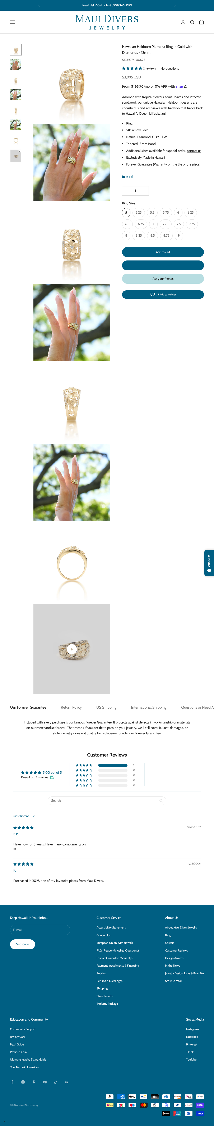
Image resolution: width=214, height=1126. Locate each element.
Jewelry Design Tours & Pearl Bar (184, 973)
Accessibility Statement (111, 927)
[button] (132, 68)
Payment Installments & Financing (118, 965)
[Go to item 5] (16, 110)
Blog (168, 935)
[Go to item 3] (16, 80)
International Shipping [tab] (149, 707)
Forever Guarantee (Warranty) (114, 958)
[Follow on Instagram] (23, 1082)
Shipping (102, 988)
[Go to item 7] (16, 140)
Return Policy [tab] (71, 707)
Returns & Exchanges (109, 981)
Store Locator (105, 996)
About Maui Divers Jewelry (181, 927)
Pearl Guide (17, 1044)
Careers (169, 943)
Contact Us (104, 935)
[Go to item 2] (16, 65)
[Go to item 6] (16, 125)
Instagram (192, 1029)
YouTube (191, 1059)
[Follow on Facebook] (12, 1082)
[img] (23, 828)
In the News (172, 965)
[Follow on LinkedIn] (66, 1082)
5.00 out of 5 (52, 773)
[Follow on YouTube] (45, 1082)
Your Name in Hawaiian (24, 1067)
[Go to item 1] (16, 49)
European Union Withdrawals (115, 943)
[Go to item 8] (16, 156)
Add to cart (163, 252)
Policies (101, 973)
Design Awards (174, 958)
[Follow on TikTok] (56, 1082)
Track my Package (107, 1003)
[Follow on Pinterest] (34, 1082)
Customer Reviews (176, 950)
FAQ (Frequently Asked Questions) (118, 950)
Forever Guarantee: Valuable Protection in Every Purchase (107, 5)
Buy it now (163, 265)
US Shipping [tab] (106, 707)
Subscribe (22, 944)
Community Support (23, 1029)
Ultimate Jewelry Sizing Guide (28, 1059)
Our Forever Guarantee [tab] (28, 707)
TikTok (190, 1052)
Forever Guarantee (139, 164)
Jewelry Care (17, 1037)
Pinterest (191, 1044)
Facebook (192, 1037)
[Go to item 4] (16, 95)
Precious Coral (18, 1052)
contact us (194, 151)
